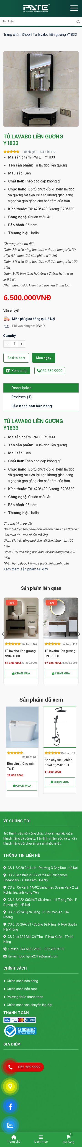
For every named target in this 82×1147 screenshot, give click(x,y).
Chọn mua (22, 673)
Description (21, 388)
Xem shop (19, 371)
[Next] (79, 643)
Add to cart (16, 358)
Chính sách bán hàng (22, 981)
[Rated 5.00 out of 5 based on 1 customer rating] (11, 152)
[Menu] (74, 8)
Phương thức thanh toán (25, 997)
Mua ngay (43, 358)
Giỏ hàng (68, 1142)
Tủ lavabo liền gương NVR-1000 (20, 653)
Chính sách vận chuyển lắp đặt (29, 1005)
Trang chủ (11, 34)
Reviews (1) (21, 397)
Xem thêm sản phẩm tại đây (25, 569)
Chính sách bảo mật (22, 989)
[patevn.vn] (36, 8)
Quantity (9, 336)
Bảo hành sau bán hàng (31, 406)
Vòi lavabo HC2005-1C (59, 762)
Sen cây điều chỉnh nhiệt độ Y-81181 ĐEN (21, 763)
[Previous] (3, 643)
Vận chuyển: (12, 310)
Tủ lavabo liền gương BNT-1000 (60, 653)
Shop (26, 34)
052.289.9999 (51, 371)
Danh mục (41, 1141)
